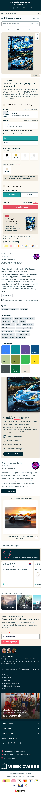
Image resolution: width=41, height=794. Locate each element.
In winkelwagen (22, 207)
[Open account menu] (34, 19)
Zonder (13, 195)
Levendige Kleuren (23, 334)
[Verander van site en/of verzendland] (38, 13)
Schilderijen (6, 321)
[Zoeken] (37, 23)
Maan (18, 325)
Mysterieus (14, 309)
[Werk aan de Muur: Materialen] (38, 728)
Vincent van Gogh (8, 325)
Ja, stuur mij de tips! (10, 642)
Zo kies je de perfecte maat (30, 120)
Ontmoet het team (10, 716)
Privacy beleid (30, 776)
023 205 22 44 (26, 669)
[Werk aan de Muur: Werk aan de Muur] (38, 738)
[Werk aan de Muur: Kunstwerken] (38, 724)
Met (30, 195)
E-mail (37, 669)
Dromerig (5, 309)
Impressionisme (28, 325)
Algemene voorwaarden (17, 773)
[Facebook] (14, 743)
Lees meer (17, 263)
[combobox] (16, 24)
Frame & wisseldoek (12, 138)
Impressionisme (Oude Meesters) (13, 337)
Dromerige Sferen (8, 334)
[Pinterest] (11, 743)
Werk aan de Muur (9, 738)
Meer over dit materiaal (31, 109)
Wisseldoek (9, 143)
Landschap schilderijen (24, 328)
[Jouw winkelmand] (38, 18)
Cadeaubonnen (9, 689)
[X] (17, 743)
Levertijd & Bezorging (11, 683)
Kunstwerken (7, 724)
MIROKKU (9, 81)
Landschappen (7, 318)
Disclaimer (28, 773)
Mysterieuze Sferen (22, 331)
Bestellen (7, 678)
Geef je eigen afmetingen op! (20, 130)
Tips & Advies (7, 733)
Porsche (22, 321)
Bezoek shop (5, 263)
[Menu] (2, 18)
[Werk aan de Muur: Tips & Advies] (38, 733)
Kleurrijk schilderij (8, 328)
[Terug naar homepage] (12, 18)
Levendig (24, 309)
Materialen (6, 729)
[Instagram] (8, 743)
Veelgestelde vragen (11, 675)
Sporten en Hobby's (21, 318)
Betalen (7, 680)
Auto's (32, 318)
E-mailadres (5, 633)
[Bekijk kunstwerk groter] (37, 34)
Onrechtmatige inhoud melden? (16, 776)
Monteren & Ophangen (12, 686)
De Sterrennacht (7, 331)
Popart (15, 321)
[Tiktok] (20, 743)
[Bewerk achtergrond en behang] (37, 38)
